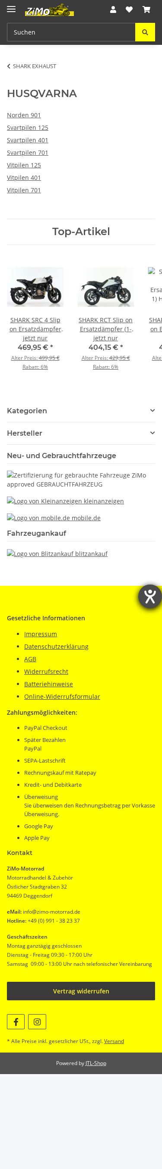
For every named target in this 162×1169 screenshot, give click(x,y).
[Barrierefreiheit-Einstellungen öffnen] (150, 596)
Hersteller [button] (24, 433)
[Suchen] (145, 32)
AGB (30, 659)
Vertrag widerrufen (81, 991)
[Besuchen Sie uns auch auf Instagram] (37, 1021)
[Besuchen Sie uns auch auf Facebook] (16, 1021)
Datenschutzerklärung (56, 646)
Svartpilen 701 (27, 152)
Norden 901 (24, 115)
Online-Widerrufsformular (62, 696)
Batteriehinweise (48, 684)
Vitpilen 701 (24, 190)
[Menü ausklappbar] (11, 5)
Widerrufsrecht (46, 671)
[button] (113, 9)
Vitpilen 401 (24, 177)
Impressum (40, 634)
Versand (114, 1041)
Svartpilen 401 (27, 140)
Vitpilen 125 (24, 165)
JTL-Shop (96, 1063)
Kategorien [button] (27, 411)
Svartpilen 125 (27, 127)
